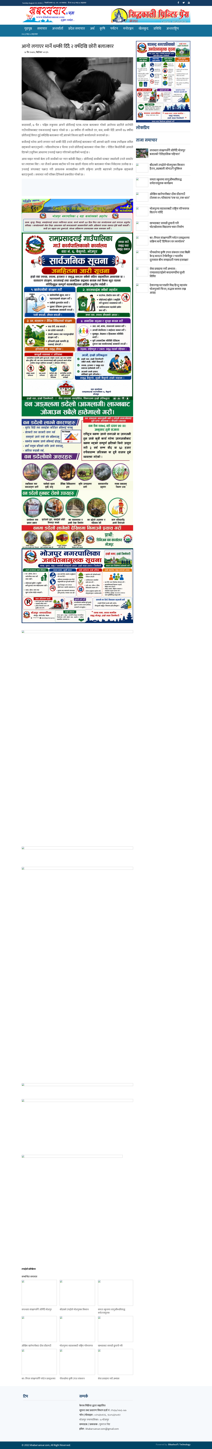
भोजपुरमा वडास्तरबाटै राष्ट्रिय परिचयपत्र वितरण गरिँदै (169, 210)
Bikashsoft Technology (179, 1445)
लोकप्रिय (142, 127)
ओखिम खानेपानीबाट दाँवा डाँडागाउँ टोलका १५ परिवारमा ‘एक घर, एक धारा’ (170, 196)
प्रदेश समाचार (76, 28)
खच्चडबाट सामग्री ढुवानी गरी (110, 1346)
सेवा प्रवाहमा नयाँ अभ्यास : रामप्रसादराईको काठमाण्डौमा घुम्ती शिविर (167, 272)
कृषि (102, 28)
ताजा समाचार (146, 140)
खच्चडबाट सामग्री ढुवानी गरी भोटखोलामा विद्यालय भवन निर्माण (167, 225)
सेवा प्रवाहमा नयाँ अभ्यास (108, 1379)
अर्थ (92, 28)
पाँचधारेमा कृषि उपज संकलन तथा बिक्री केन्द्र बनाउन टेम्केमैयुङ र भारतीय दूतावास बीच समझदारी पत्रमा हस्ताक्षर (170, 256)
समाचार (42, 28)
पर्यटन (114, 28)
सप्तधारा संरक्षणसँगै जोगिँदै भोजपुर (37, 1310)
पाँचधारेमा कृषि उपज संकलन (72, 1379)
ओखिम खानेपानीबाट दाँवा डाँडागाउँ (36, 1346)
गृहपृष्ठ (28, 28)
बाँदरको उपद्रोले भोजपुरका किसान (74, 1310)
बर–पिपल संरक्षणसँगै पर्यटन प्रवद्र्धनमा (38, 1379)
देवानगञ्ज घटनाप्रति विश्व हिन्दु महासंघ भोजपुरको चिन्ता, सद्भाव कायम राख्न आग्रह (168, 289)
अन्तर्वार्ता (57, 28)
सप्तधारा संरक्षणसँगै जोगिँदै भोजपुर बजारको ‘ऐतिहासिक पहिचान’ (167, 152)
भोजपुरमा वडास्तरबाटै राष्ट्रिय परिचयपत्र (76, 1346)
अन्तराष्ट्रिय (172, 28)
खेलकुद (143, 28)
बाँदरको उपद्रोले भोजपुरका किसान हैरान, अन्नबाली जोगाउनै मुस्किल (167, 167)
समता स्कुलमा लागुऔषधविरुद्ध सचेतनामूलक (111, 1311)
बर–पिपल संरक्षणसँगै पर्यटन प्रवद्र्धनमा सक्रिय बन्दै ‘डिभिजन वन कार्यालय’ (170, 239)
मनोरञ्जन (128, 28)
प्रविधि (157, 28)
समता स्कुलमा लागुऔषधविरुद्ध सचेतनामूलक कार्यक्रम (166, 181)
